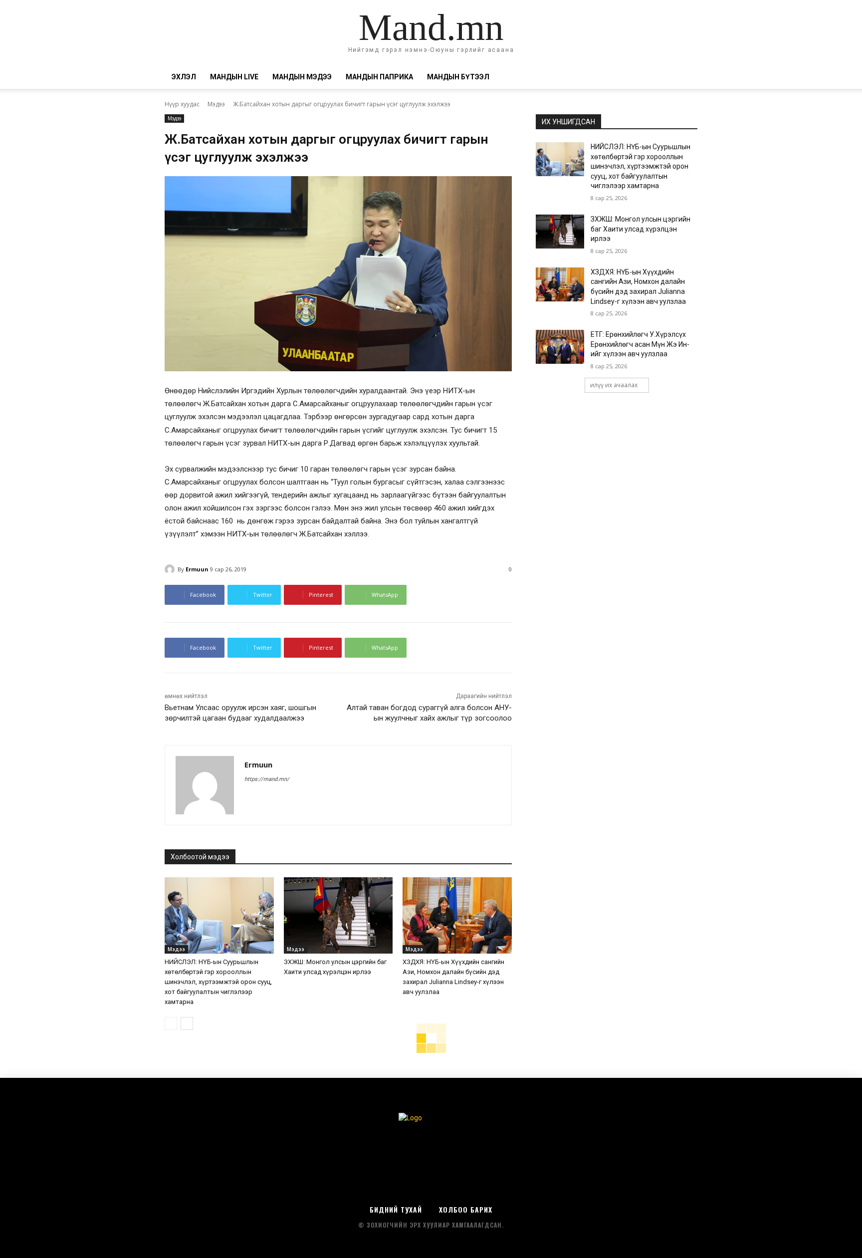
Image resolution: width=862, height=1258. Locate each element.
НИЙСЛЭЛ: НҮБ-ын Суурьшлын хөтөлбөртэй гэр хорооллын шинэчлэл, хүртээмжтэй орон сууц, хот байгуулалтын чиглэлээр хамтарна (218, 982)
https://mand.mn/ (266, 779)
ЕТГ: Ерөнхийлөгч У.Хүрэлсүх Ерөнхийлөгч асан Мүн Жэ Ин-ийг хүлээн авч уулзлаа (640, 344)
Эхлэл (184, 77)
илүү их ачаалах (614, 385)
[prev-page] (171, 1023)
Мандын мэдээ (302, 77)
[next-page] (187, 1023)
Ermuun (197, 569)
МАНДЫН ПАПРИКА (379, 77)
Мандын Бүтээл (458, 77)
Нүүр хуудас (182, 104)
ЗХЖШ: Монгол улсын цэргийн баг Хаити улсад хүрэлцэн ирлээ (640, 229)
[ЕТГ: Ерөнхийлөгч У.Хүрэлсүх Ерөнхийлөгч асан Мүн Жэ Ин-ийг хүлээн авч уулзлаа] (560, 347)
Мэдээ (216, 104)
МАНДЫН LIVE (234, 77)
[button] (685, 77)
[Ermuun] (171, 569)
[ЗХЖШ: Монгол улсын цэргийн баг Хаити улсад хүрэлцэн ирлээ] (338, 915)
